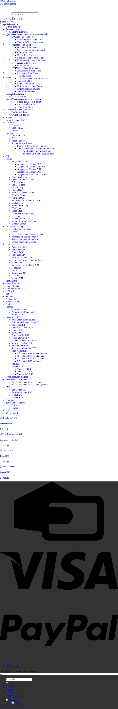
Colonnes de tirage (20, 32)
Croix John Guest (25, 52)
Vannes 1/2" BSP (25, 371)
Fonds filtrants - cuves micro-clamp (27, 234)
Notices (9, 690)
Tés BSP (16, 364)
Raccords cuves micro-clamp (25, 236)
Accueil (3, 19)
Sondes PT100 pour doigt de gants (38, 153)
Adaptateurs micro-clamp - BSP (31, 174)
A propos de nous (14, 697)
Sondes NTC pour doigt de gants (38, 151)
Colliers (15, 405)
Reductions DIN (19, 273)
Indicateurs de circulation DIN (25, 265)
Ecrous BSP (17, 332)
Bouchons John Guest (27, 47)
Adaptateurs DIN (19, 247)
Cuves (14, 231)
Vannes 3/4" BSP (25, 374)
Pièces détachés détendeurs (29, 39)
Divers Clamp (18, 190)
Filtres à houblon (13, 283)
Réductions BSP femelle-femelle (32, 353)
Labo (8, 294)
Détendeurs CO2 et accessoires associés (30, 34)
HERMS (10, 291)
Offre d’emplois (13, 27)
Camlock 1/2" (18, 128)
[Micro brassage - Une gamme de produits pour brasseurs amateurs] (8, 2)
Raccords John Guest (21, 45)
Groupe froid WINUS (16, 288)
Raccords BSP (12, 317)
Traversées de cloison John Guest (32, 78)
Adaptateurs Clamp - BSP (29, 164)
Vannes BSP (17, 366)
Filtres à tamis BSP (20, 338)
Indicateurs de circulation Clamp (26, 200)
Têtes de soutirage (25, 107)
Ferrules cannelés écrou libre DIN (27, 260)
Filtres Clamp (18, 198)
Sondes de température (22, 143)
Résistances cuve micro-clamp (25, 239)
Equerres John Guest (26, 63)
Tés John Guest (24, 76)
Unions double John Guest (29, 83)
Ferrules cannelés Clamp (23, 192)
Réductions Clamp (20, 205)
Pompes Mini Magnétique (23, 312)
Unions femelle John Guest (29, 86)
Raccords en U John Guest (29, 68)
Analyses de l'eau (19, 112)
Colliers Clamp (18, 182)
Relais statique (18, 140)
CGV (8, 664)
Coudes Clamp (18, 185)
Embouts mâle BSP (20, 335)
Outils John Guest (25, 65)
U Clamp (16, 216)
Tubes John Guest (25, 81)
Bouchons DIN (18, 249)
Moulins (9, 296)
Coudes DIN (17, 252)
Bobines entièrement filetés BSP (26, 322)
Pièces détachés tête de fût (29, 102)
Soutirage (10, 400)
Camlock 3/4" (18, 130)
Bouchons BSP (18, 325)
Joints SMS (17, 395)
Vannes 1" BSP (24, 369)
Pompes (9, 307)
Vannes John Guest (26, 91)
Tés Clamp (16, 208)
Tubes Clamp (18, 211)
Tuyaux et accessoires (15, 402)
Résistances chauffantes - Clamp (26, 382)
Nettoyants (11, 299)
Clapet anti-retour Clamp (23, 179)
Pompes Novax (18, 314)
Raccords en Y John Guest (29, 70)
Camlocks (10, 122)
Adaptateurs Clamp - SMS (29, 172)
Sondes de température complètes (32, 146)
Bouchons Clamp (19, 177)
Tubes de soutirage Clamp (23, 213)
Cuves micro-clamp (14, 226)
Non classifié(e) (13, 301)
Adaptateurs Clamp (20, 161)
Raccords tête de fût (26, 104)
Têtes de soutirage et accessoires (26, 99)
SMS (8, 387)
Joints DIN (16, 268)
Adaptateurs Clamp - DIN (29, 169)
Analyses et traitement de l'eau (19, 109)
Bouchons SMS (19, 390)
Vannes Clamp (18, 218)
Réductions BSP (19, 351)
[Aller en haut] (1, 674)
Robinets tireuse (19, 94)
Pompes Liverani (19, 309)
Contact (9, 695)
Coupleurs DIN (19, 255)
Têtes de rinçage (19, 96)
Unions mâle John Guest (28, 89)
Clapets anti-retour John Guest (31, 50)
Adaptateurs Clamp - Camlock (31, 166)
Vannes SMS (17, 397)
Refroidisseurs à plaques (17, 377)
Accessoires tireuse (14, 29)
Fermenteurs (11, 281)
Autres (9, 117)
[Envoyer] (13, 17)
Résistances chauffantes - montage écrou (30, 384)
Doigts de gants (19, 135)
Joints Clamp (17, 203)
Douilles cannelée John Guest (30, 57)
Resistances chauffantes (16, 379)
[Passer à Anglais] (16, 703)
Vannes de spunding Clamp (24, 221)
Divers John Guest (25, 55)
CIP (7, 156)
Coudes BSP (17, 330)
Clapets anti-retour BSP (22, 327)
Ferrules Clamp (18, 195)
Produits (9, 21)
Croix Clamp (17, 187)
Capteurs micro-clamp (22, 229)
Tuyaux (15, 408)
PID (13, 138)
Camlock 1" (17, 125)
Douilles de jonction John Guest (31, 60)
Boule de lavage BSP (15, 120)
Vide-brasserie (12, 413)
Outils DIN (17, 270)
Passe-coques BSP (20, 345)
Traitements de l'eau (20, 115)
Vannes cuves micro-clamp (24, 242)
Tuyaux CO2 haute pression (30, 42)
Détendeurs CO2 (25, 37)
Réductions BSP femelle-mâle (30, 356)
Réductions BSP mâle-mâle (29, 361)
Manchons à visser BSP (22, 343)
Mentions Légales (14, 666)
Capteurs (10, 133)
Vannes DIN (17, 278)
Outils (8, 304)
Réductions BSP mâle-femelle (30, 358)
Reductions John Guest (27, 73)
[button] (3, 21)
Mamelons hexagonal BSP (24, 340)
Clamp (9, 159)
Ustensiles (10, 410)
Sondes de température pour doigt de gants (36, 148)
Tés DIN (16, 275)
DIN (8, 244)
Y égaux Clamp (19, 223)
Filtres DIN (17, 262)
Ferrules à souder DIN (22, 257)
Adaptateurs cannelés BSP (24, 319)
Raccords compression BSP (24, 348)
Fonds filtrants (12, 286)
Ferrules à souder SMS (22, 392)
